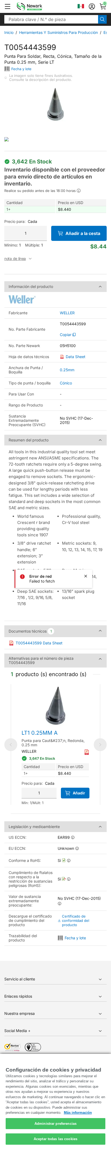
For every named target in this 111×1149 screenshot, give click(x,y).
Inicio (8, 32)
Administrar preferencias (55, 1124)
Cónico (66, 383)
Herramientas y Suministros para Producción (58, 32)
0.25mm (67, 369)
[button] (7, 6)
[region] (55, 1101)
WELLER (67, 313)
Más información (78, 1113)
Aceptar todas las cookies (55, 1139)
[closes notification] (85, 576)
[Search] (102, 19)
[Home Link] (37, 6)
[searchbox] (51, 19)
